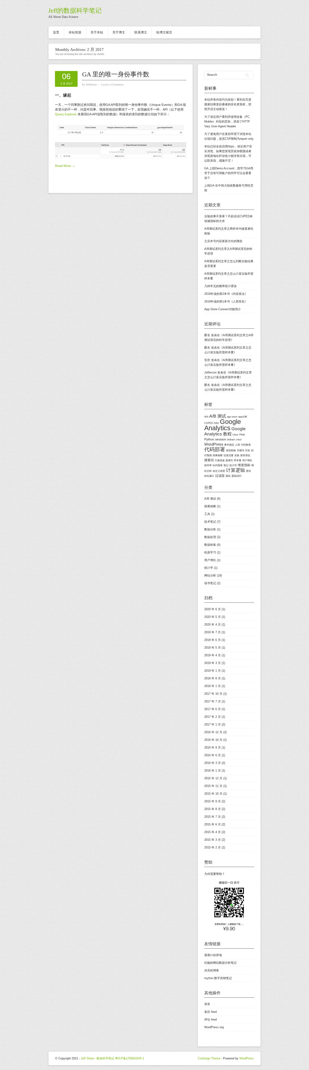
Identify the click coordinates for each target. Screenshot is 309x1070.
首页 (56, 32)
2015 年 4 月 (212, 832)
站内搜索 (218, 465)
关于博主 (118, 32)
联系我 (211, 160)
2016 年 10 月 (213, 740)
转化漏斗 (209, 476)
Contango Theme (209, 1058)
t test (238, 439)
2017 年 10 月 (213, 693)
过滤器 (220, 475)
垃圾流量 (228, 455)
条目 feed (210, 1011)
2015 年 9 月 (212, 801)
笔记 (225, 465)
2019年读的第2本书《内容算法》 (225, 293)
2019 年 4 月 (212, 655)
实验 (236, 455)
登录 (207, 1004)
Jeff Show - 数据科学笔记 (97, 1058)
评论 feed (210, 1019)
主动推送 (219, 109)
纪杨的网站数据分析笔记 (220, 962)
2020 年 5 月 (212, 617)
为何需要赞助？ (214, 874)
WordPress (213, 444)
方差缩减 (220, 460)
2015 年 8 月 (212, 809)
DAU (216, 423)
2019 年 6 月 (212, 640)
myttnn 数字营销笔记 (218, 978)
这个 (207, 178)
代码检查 (246, 444)
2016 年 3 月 (212, 763)
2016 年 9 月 (212, 747)
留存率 (208, 465)
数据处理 (210, 537)
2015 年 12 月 (213, 778)
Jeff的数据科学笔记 (75, 10)
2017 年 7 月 (212, 701)
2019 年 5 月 (212, 647)
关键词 (240, 450)
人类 (237, 444)
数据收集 (210, 544)
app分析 (242, 416)
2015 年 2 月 (212, 847)
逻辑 (228, 476)
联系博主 (140, 32)
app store (232, 416)
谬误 (248, 471)
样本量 (237, 460)
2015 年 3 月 (212, 839)
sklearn (231, 439)
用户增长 (247, 460)
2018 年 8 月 (212, 678)
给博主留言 (164, 32)
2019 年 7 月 (212, 632)
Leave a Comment (112, 84)
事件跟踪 (229, 444)
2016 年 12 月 (213, 732)
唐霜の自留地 (213, 955)
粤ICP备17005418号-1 (129, 1058)
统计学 (233, 465)
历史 (247, 450)
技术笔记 (210, 521)
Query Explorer (66, 114)
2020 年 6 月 (212, 609)
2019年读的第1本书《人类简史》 (225, 301)
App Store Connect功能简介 (222, 309)
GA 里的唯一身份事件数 (115, 74)
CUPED (208, 423)
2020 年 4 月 (212, 624)
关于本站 (96, 32)
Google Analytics (222, 425)
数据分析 (210, 529)
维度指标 (244, 465)
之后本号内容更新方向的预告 (223, 241)
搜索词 (209, 460)
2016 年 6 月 (212, 755)
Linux (235, 434)
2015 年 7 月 (212, 816)
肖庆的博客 (211, 970)
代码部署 (214, 449)
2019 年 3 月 (212, 663)
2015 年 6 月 (212, 824)
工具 (207, 514)
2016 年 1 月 (212, 770)
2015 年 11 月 (213, 786)
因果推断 (218, 455)
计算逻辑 (235, 470)
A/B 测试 (217, 416)
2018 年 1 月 (212, 686)
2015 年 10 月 (213, 793)
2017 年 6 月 (212, 709)
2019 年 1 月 (212, 670)
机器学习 (210, 552)
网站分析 (210, 575)
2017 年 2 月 (212, 716)
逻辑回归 (236, 476)
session (220, 439)
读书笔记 (210, 583)
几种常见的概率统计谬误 (220, 286)
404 (206, 416)
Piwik (242, 434)
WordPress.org (214, 1027)
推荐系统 (245, 455)
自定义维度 (219, 471)
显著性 (229, 460)
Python (209, 439)
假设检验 (231, 450)
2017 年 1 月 (212, 724)
